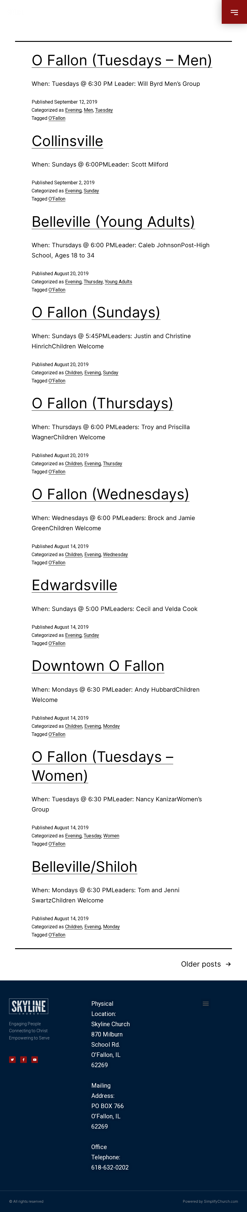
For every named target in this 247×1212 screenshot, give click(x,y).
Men (88, 110)
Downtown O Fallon (98, 666)
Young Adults (118, 282)
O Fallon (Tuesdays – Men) (122, 60)
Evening (73, 110)
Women (111, 836)
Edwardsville (74, 585)
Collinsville (67, 141)
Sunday (91, 191)
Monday (111, 726)
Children (73, 372)
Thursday (93, 282)
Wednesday (115, 554)
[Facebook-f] (23, 1059)
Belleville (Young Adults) (113, 221)
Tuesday (104, 110)
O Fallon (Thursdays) (103, 403)
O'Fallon (56, 118)
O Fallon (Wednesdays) (110, 494)
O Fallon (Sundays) (96, 312)
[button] (234, 12)
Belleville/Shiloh (84, 866)
